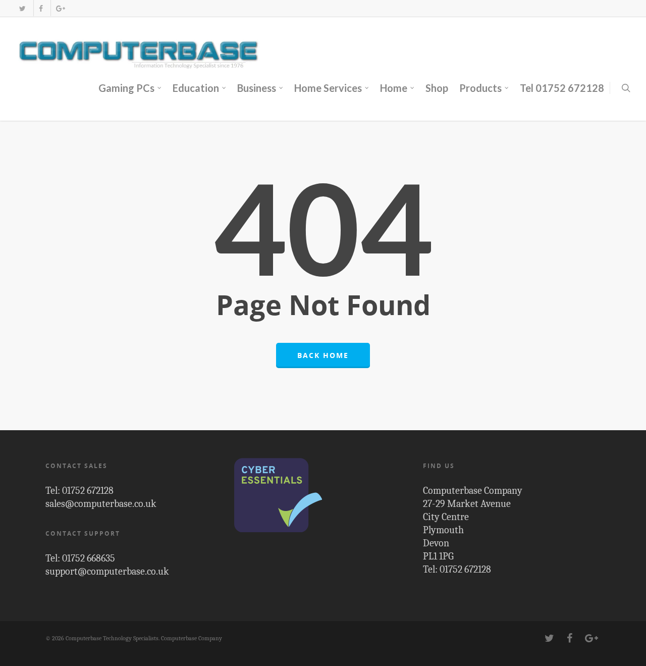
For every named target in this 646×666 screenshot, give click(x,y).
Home (393, 88)
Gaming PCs (126, 88)
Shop (436, 88)
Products (480, 88)
